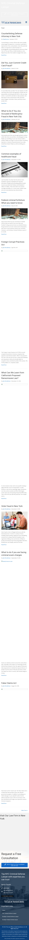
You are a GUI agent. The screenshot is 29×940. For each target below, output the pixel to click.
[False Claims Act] (14, 738)
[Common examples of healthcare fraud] (14, 169)
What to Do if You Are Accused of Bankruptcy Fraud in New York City (11, 114)
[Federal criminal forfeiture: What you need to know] (14, 213)
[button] (14, 14)
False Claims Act (8, 683)
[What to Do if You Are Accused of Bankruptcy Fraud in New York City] (14, 127)
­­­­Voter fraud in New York (12, 506)
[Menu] (26, 22)
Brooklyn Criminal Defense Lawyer (10, 916)
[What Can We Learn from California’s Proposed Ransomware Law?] (14, 433)
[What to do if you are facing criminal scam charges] (14, 610)
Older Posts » (24, 810)
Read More (3, 55)
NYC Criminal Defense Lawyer (9, 913)
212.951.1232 (6, 888)
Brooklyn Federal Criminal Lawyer (10, 919)
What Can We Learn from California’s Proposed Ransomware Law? (12, 375)
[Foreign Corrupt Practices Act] (14, 299)
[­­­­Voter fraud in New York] (14, 520)
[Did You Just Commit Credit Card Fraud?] (14, 79)
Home (3, 910)
